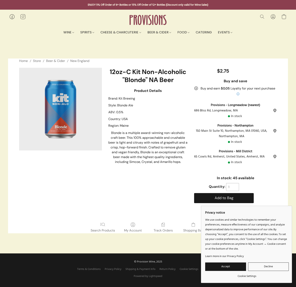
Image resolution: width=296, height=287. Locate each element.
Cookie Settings (189, 269)
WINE (67, 32)
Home (23, 61)
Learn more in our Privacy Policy (224, 256)
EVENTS (224, 32)
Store (37, 61)
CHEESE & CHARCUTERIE (119, 32)
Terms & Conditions (89, 269)
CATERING (204, 32)
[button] (148, 20)
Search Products (103, 230)
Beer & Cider (55, 61)
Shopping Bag (193, 230)
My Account (133, 230)
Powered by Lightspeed (148, 276)
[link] (247, 275)
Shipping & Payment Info (140, 269)
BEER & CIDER (158, 32)
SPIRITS (86, 32)
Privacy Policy (113, 269)
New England (79, 61)
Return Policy (167, 269)
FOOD (182, 32)
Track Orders (163, 230)
